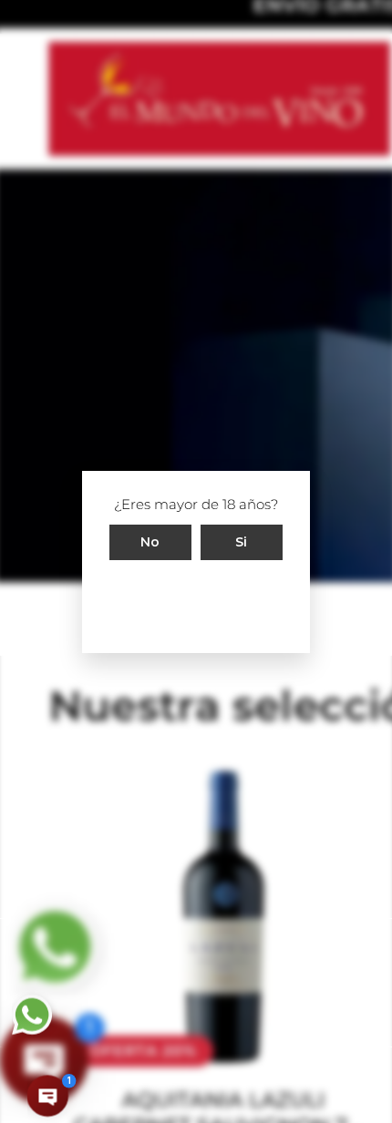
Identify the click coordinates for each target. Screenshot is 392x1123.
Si (241, 541)
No (150, 541)
